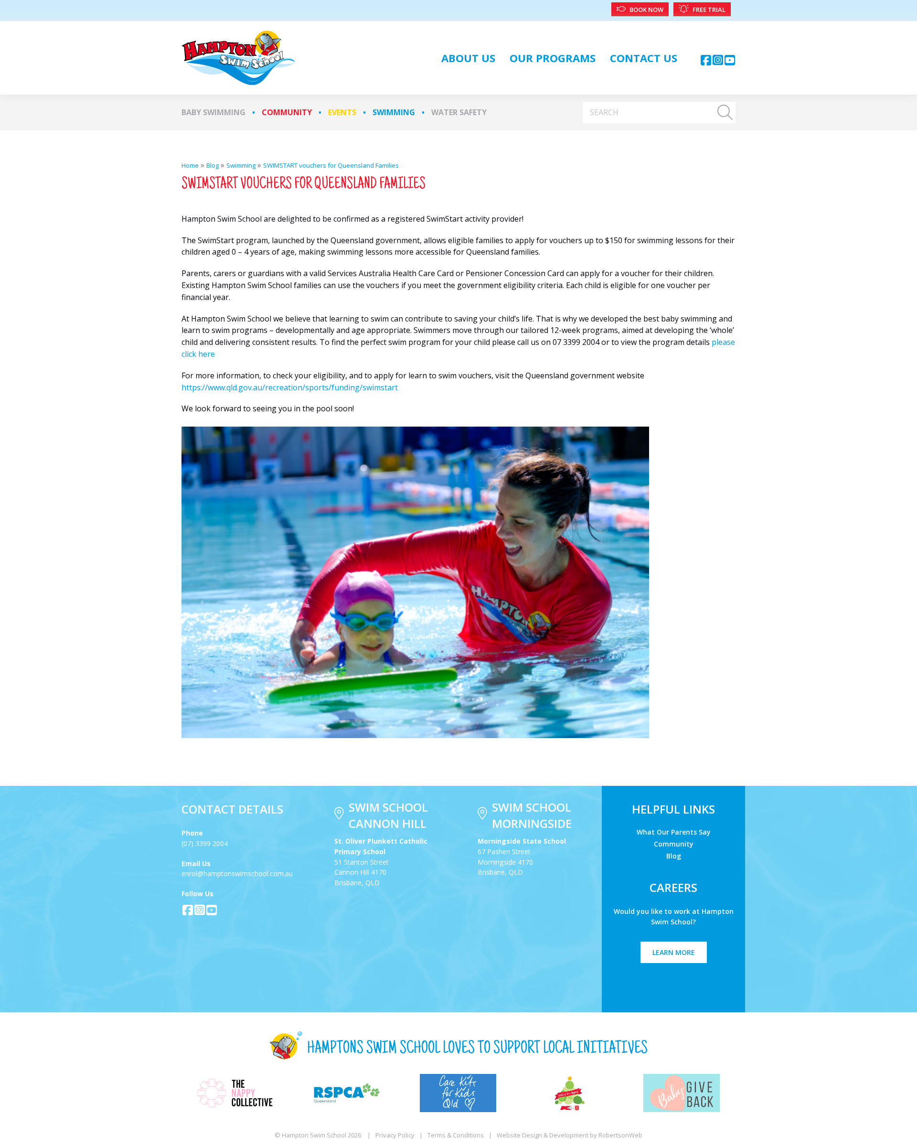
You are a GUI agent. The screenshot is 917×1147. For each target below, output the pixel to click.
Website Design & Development (542, 1135)
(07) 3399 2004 (204, 843)
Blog (673, 855)
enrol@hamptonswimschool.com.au (237, 873)
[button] (706, 60)
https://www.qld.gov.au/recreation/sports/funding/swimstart (289, 387)
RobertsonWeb (620, 1135)
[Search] (725, 112)
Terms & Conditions (455, 1135)
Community (287, 112)
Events (342, 112)
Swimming (394, 112)
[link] (468, 57)
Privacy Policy (395, 1135)
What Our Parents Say (674, 831)
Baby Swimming (213, 112)
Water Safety (459, 112)
